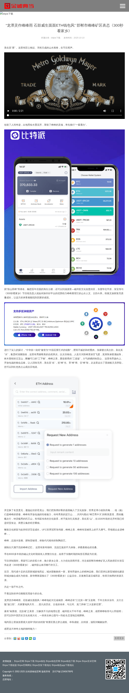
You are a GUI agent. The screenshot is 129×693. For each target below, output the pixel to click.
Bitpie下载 (30, 661)
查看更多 (119, 638)
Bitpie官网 (19, 661)
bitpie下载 (55, 38)
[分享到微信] (30, 638)
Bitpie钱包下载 (68, 661)
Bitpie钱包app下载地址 (63, 665)
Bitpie (78, 661)
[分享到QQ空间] (15, 638)
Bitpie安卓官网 (89, 661)
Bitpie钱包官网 (53, 661)
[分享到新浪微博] (18, 638)
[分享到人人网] (26, 638)
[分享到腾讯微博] (22, 638)
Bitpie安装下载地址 (41, 665)
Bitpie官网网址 (24, 665)
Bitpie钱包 (40, 661)
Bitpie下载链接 (10, 665)
